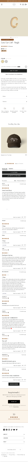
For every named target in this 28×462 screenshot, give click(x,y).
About (5, 434)
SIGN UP (14, 401)
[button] (12, 37)
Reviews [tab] (4, 169)
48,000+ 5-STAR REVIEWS (14, 419)
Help (4, 441)
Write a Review (17, 176)
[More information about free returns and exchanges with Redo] (26, 67)
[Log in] (23, 4)
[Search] (21, 4)
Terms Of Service (21, 454)
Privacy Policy (12, 454)
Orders (5, 438)
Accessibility (4, 454)
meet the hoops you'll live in (14, 1)
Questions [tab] (11, 169)
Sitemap (5, 456)
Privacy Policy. (16, 406)
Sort (15, 180)
